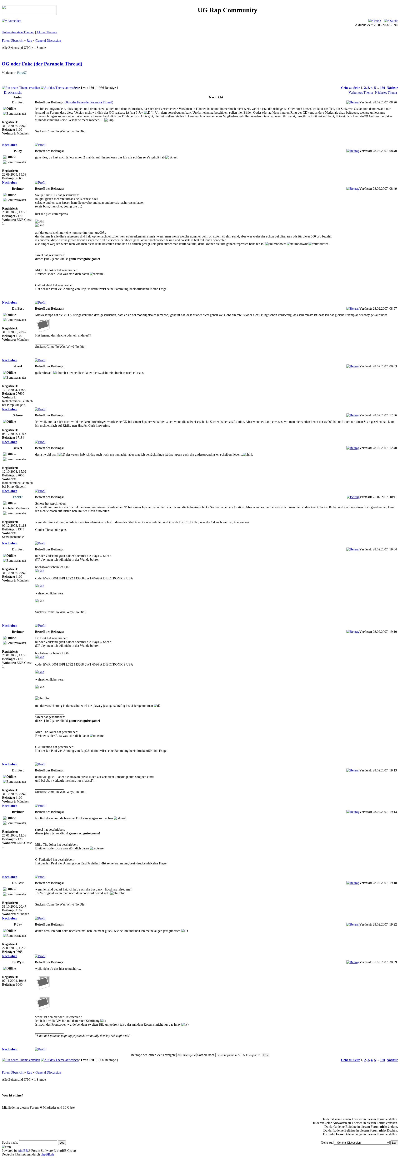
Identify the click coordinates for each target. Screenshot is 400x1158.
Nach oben (9, 145)
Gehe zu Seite (350, 87)
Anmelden (14, 21)
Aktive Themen (46, 32)
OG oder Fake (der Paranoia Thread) (42, 64)
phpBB (23, 1150)
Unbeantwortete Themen (18, 32)
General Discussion (48, 40)
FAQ (377, 21)
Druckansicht (12, 92)
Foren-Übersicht (12, 40)
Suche (393, 21)
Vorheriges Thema (361, 92)
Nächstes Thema (386, 92)
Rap (29, 40)
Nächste (392, 87)
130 (382, 87)
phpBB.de (47, 1154)
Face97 (22, 72)
